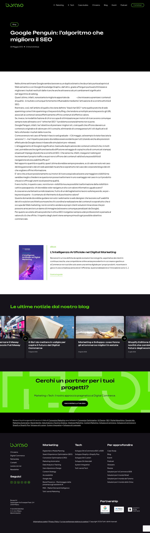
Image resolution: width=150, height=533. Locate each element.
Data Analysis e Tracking (52, 465)
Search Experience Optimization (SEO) (57, 454)
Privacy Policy (54, 521)
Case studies (83, 5)
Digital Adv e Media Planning (53, 451)
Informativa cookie (40, 521)
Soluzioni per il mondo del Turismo (120, 478)
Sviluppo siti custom (38, 425)
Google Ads (129, 420)
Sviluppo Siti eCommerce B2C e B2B (89, 451)
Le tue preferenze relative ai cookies (74, 521)
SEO (108, 420)
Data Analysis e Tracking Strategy (54, 423)
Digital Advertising (117, 420)
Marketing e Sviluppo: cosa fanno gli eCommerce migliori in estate (99, 343)
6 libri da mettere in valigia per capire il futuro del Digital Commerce (47, 345)
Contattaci (137, 5)
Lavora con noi (15, 466)
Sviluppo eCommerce (107, 423)
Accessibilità (48, 475)
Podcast (124, 5)
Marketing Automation (21, 423)
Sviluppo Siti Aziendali (83, 461)
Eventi (114, 5)
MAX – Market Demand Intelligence (56, 488)
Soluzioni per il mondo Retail (118, 475)
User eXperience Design (52, 468)
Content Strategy (49, 471)
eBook (53, 247)
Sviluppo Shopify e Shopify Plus (87, 454)
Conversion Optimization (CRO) (55, 458)
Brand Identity (36, 423)
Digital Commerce (17, 455)
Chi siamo (96, 5)
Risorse (110, 468)
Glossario (111, 465)
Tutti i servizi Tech (81, 468)
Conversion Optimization (87, 420)
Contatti (13, 462)
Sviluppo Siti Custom (83, 458)
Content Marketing (91, 423)
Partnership (14, 459)
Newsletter (14, 469)
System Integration (54, 425)
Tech (72, 5)
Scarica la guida (56, 274)
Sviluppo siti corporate (72, 425)
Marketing (60, 5)
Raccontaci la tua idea (75, 403)
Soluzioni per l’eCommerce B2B (119, 471)
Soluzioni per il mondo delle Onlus (120, 482)
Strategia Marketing (75, 423)
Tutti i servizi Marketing (51, 491)
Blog (106, 5)
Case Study (111, 451)
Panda (73, 97)
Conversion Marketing (57, 420)
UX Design (102, 420)
